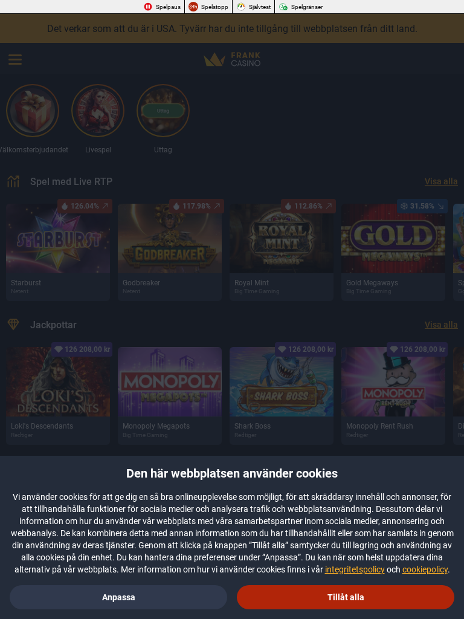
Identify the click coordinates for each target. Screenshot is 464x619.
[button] (345, 597)
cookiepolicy (425, 569)
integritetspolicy (355, 569)
